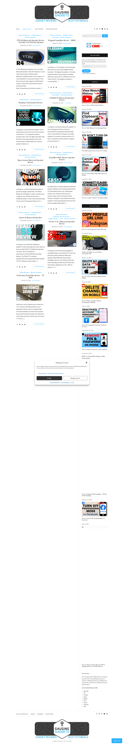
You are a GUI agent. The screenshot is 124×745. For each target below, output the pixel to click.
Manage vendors (42, 373)
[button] (86, 363)
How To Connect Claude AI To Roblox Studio (95, 198)
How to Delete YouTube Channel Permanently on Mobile (91, 301)
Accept (49, 378)
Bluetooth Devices (24, 35)
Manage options (75, 378)
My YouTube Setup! (51, 29)
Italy (85, 700)
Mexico (86, 699)
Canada (86, 695)
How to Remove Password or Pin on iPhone (94, 349)
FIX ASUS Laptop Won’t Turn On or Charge (94, 151)
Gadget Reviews (26, 29)
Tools (61, 218)
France (85, 702)
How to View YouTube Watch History (92, 105)
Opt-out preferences (55, 382)
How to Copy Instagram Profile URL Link (94, 229)
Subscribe (86, 71)
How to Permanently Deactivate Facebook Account (94, 325)
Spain (85, 697)
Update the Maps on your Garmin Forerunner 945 (91, 252)
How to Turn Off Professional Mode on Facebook (93, 519)
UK (84, 693)
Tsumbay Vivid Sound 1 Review (31, 103)
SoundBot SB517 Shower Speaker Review (62, 158)
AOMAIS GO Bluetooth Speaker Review (61, 99)
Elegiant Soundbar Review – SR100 (62, 40)
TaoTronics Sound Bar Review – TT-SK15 (30, 276)
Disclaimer (40, 714)
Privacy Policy (85, 673)
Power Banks (56, 95)
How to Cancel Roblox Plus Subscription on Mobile (94, 174)
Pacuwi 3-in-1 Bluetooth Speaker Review (62, 222)
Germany (86, 704)
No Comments (37, 45)
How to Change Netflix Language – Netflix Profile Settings (94, 494)
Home (18, 29)
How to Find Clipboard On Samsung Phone (94, 128)
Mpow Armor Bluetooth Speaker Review (31, 161)
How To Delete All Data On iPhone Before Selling (94, 277)
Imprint (72, 382)
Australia (86, 691)
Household (55, 37)
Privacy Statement (65, 382)
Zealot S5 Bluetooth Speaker (30, 217)
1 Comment (68, 103)
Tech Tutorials (39, 29)
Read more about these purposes (55, 373)
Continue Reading (38, 93)
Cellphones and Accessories (61, 216)
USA (85, 706)
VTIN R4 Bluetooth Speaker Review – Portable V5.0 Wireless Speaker (30, 41)
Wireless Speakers (30, 37)
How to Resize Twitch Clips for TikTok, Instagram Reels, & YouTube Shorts (93, 665)
